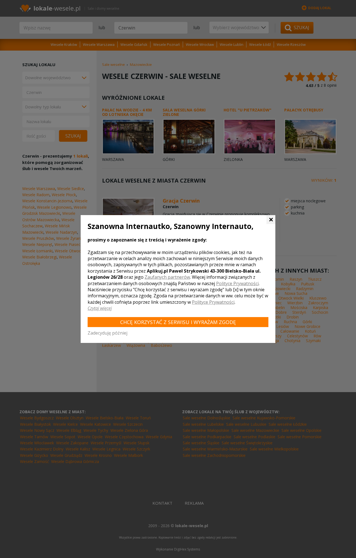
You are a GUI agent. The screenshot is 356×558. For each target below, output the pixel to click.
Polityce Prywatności (237, 283)
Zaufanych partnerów (167, 277)
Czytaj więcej (100, 308)
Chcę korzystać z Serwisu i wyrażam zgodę (178, 322)
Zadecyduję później (107, 333)
